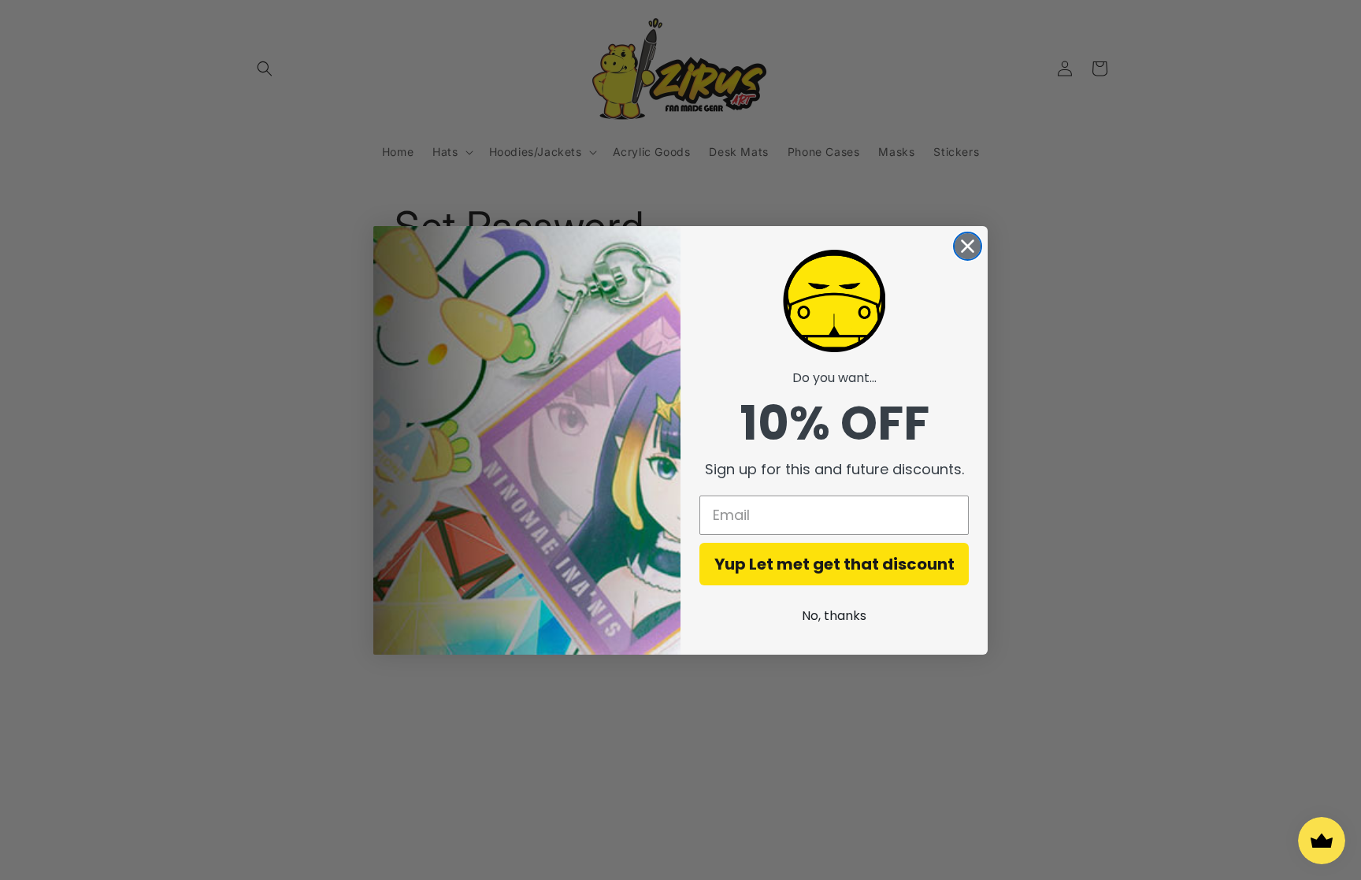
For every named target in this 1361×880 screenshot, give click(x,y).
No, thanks (834, 616)
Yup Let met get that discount (834, 564)
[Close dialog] (967, 246)
